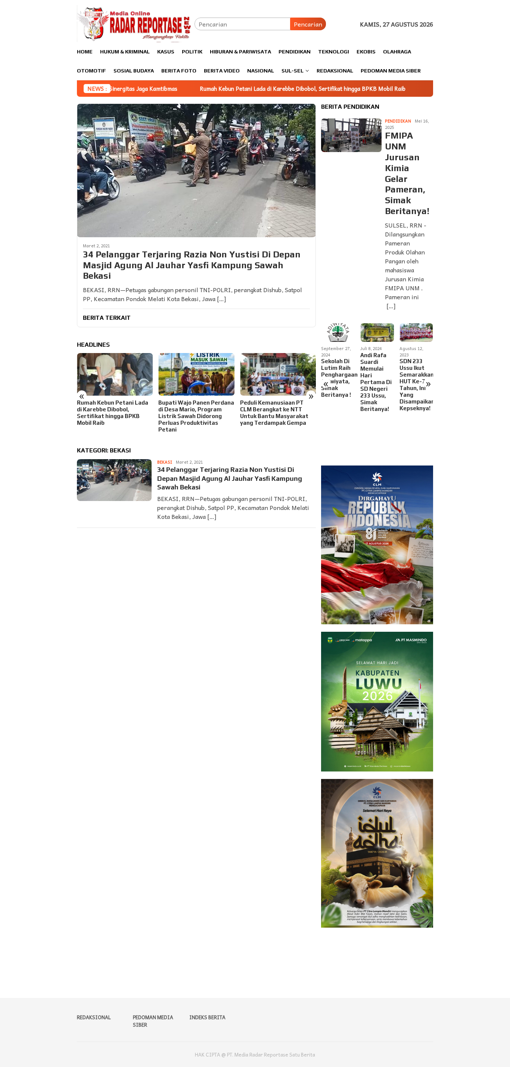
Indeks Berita (207, 1017)
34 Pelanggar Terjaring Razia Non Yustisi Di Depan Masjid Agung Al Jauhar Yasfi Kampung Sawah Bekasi (192, 265)
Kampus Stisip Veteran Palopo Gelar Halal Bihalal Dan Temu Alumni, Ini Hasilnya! (414, 382)
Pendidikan (398, 121)
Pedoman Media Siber (153, 1021)
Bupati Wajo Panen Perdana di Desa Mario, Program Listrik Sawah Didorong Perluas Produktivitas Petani (115, 416)
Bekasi (164, 462)
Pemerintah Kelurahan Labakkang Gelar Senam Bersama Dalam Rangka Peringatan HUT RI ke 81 (273, 412)
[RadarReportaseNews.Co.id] (136, 23)
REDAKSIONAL (94, 1017)
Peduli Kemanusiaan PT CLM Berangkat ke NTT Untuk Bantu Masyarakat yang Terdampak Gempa (192, 412)
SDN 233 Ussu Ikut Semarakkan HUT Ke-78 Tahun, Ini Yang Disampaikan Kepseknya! (377, 384)
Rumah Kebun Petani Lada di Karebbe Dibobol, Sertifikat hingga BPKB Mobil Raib (245, 88)
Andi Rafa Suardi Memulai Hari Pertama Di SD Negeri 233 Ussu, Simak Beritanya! (336, 382)
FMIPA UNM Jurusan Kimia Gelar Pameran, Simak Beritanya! (407, 173)
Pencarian (308, 24)
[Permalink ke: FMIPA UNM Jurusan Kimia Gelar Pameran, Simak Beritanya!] (351, 135)
